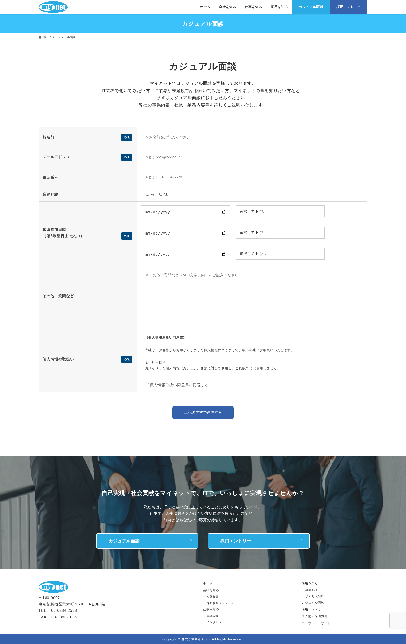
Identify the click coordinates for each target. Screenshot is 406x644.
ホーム (208, 583)
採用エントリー (235, 541)
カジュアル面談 (124, 541)
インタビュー (216, 622)
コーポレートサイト (316, 623)
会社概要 (213, 597)
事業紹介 (213, 616)
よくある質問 (314, 596)
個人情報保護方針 (315, 616)
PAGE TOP (396, 635)
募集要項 (311, 590)
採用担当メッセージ (220, 603)
